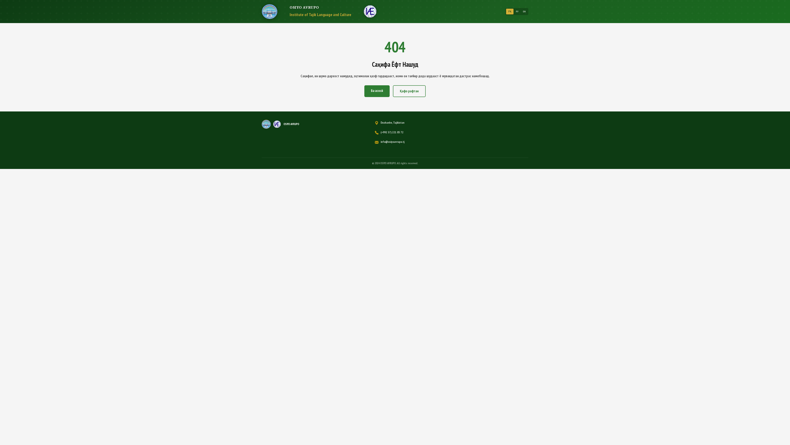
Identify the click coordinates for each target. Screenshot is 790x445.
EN (524, 11)
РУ (517, 11)
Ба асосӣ (377, 90)
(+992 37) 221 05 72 (392, 132)
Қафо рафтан (409, 91)
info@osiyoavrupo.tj (392, 142)
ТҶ (509, 11)
